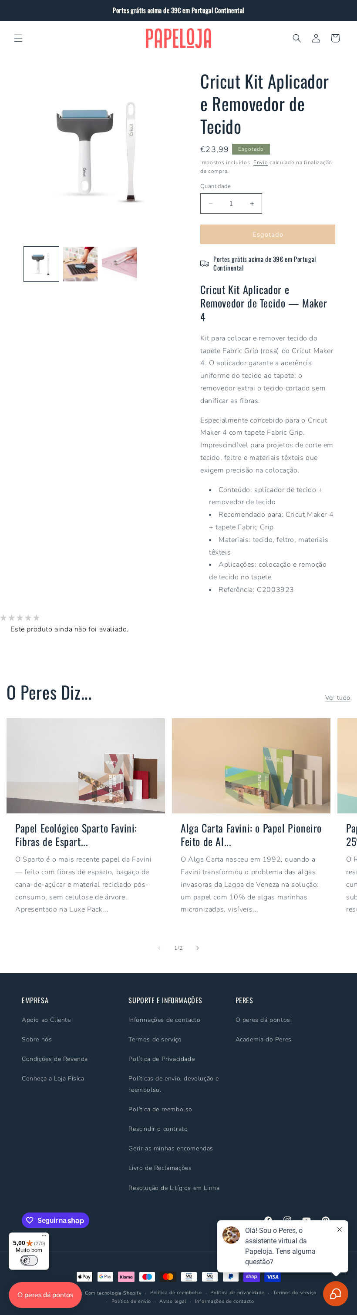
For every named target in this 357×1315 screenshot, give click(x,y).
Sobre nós (37, 1039)
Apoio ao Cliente (46, 1020)
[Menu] (44, 1237)
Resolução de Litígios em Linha (173, 1188)
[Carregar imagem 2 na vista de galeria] (80, 264)
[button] (18, 38)
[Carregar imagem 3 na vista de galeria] (119, 264)
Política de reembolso (160, 1109)
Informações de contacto (164, 1020)
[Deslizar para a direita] (197, 948)
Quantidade (215, 186)
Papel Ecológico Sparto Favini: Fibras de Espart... (76, 834)
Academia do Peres (264, 1039)
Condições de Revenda (55, 1059)
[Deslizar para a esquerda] (159, 948)
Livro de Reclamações (160, 1168)
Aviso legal (172, 1301)
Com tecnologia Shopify (113, 1293)
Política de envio (131, 1301)
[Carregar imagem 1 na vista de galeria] (41, 264)
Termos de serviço (155, 1039)
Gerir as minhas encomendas (170, 1148)
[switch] (29, 1260)
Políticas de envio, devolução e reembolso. (173, 1084)
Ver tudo (337, 698)
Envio (260, 162)
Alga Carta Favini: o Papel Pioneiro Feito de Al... (251, 834)
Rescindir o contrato (158, 1129)
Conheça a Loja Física (53, 1078)
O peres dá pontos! (264, 1020)
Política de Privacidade (161, 1059)
